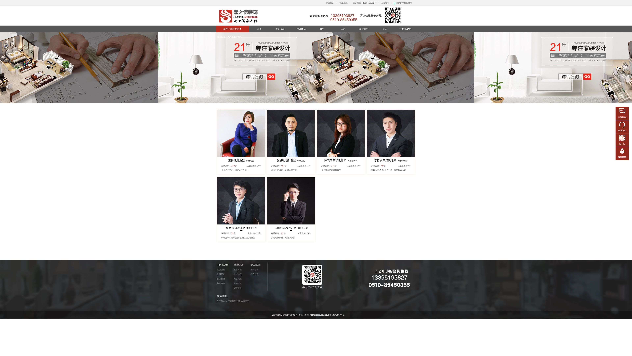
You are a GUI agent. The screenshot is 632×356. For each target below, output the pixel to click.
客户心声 (255, 269)
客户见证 (280, 29)
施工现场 (343, 3)
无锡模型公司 (234, 301)
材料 (322, 29)
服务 (384, 29)
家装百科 (364, 29)
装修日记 (238, 269)
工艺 (343, 29)
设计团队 (301, 29)
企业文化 (221, 279)
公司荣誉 (221, 274)
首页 (259, 29)
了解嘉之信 (405, 29)
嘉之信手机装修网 (404, 3)
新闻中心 (221, 283)
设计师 (237, 37)
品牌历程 (221, 269)
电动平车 (245, 301)
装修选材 (238, 283)
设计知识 (238, 274)
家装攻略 (238, 288)
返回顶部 (622, 157)
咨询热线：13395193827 (364, 3)
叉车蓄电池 (222, 301)
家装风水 (238, 279)
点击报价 (385, 3)
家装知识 (330, 3)
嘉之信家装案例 (232, 29)
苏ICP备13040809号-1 (334, 315)
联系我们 (255, 274)
